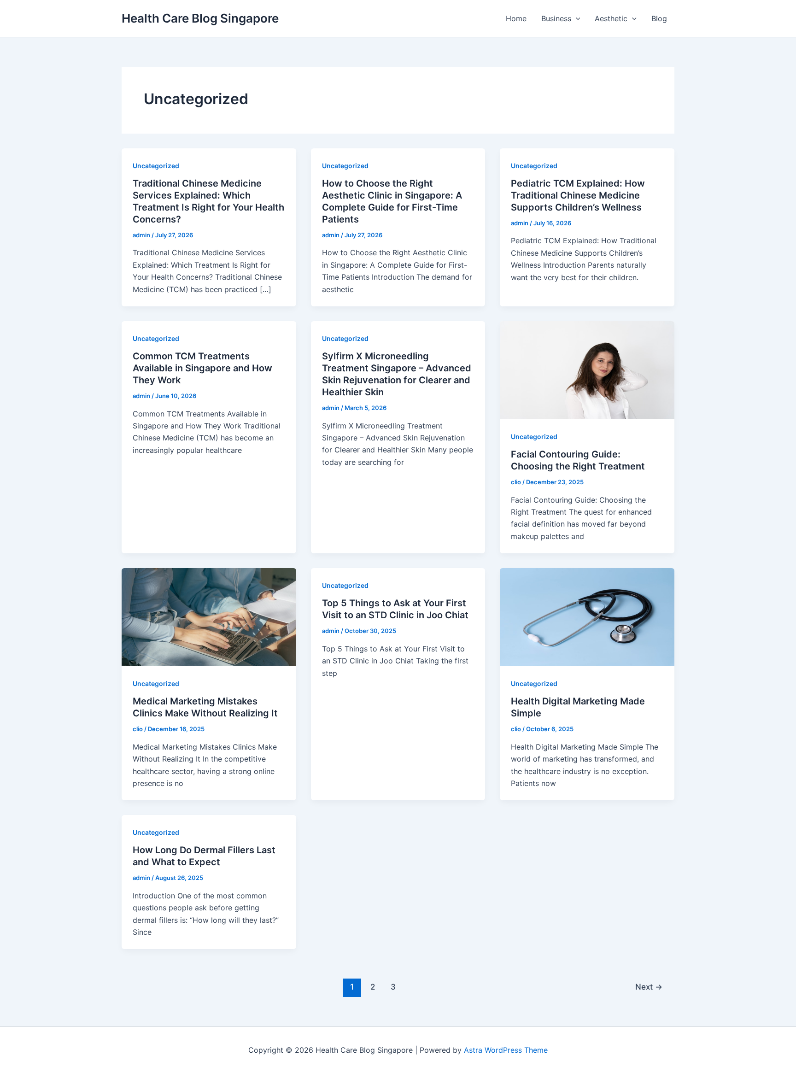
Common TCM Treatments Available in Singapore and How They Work (202, 368)
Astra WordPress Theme (506, 1050)
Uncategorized (156, 166)
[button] (575, 18)
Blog (659, 18)
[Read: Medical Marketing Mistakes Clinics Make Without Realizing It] (209, 616)
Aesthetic (611, 18)
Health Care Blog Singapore (200, 18)
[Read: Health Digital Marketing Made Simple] (587, 616)
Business (556, 18)
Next (648, 986)
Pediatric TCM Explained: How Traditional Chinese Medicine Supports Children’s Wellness (578, 195)
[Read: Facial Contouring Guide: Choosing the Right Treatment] (587, 369)
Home (516, 18)
